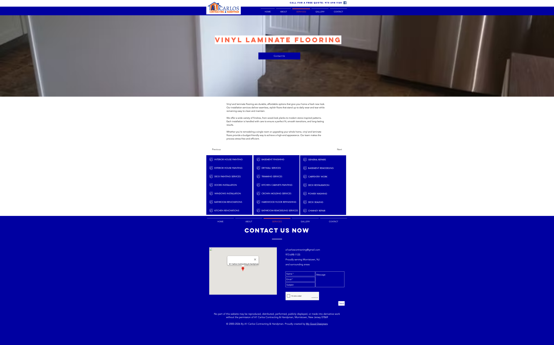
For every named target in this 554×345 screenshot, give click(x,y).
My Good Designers (317, 324)
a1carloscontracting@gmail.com (303, 249)
